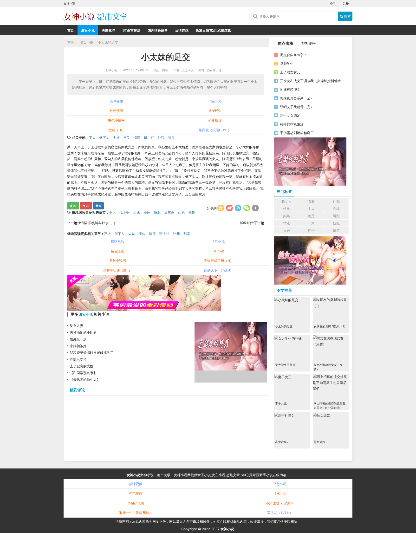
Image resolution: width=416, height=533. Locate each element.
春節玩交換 (78, 359)
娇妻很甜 (215, 120)
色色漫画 (116, 111)
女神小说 (111, 70)
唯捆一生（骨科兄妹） (136, 513)
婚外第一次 (78, 339)
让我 (161, 138)
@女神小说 (214, 70)
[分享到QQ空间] (220, 208)
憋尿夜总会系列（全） (297, 98)
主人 (311, 209)
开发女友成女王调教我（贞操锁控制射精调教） (312, 81)
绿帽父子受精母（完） (297, 107)
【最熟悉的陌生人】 (85, 379)
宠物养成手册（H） (218, 261)
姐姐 (336, 223)
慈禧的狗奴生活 (292, 124)
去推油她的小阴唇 (83, 332)
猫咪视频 (116, 101)
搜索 (347, 16)
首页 (70, 30)
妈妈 (286, 216)
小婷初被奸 (78, 346)
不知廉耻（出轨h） (280, 503)
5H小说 (215, 111)
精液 (286, 223)
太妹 (116, 138)
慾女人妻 (76, 326)
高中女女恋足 (290, 115)
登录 (333, 3)
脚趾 (336, 216)
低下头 (104, 138)
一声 (311, 223)
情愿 (137, 138)
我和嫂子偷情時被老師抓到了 (92, 353)
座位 (126, 138)
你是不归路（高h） (117, 270)
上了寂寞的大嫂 (81, 366)
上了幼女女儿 (290, 72)
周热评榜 (308, 43)
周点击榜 (285, 43)
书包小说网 (116, 120)
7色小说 (215, 101)
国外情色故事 (158, 30)
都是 (171, 138)
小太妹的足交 (108, 42)
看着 (311, 201)
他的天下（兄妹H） (218, 270)
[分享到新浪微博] (229, 208)
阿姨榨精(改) (289, 89)
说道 (336, 230)
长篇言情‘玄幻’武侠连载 (213, 30)
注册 (346, 3)
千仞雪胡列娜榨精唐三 (297, 133)
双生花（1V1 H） (280, 513)
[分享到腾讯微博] (238, 208)
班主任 (149, 138)
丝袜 (286, 209)
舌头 (286, 230)
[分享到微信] (246, 208)
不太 (92, 138)
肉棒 (336, 209)
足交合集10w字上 (293, 55)
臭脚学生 (286, 63)
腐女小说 (88, 30)
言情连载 (181, 30)
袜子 (311, 230)
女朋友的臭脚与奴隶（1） (97, 223)
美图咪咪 (108, 30)
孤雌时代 (246, 223)
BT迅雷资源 (131, 30)
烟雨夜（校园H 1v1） (215, 130)
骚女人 (286, 201)
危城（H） (116, 130)
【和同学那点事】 (83, 373)
